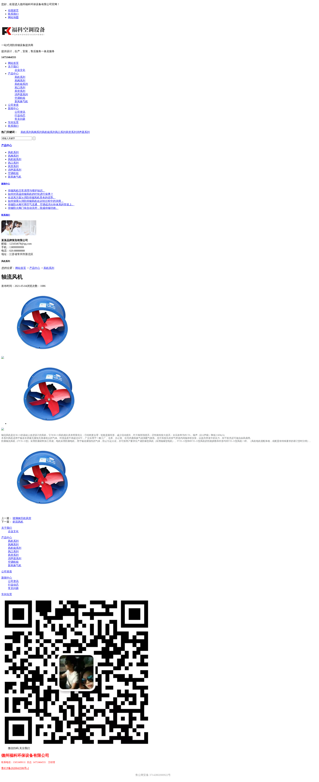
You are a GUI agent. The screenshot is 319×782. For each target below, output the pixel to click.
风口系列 (20, 87)
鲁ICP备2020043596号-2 (15, 768)
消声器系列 (21, 94)
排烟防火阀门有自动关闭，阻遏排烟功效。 (33, 208)
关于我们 (13, 66)
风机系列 (20, 77)
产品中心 (13, 73)
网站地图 (13, 17)
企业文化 (20, 70)
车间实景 (13, 122)
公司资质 (13, 105)
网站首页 (13, 63)
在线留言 (13, 10)
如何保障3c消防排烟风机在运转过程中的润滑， (36, 201)
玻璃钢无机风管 (22, 518)
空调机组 (20, 98)
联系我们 (13, 13)
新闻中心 (13, 108)
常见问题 (20, 118)
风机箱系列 (21, 84)
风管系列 (20, 91)
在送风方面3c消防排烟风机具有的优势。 (32, 197)
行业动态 (20, 115)
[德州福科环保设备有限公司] (24, 38)
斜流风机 (18, 521)
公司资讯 (20, 112)
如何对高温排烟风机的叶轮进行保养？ (30, 194)
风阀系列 (20, 80)
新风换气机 (21, 101)
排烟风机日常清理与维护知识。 (26, 190)
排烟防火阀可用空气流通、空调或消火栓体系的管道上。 (41, 204)
